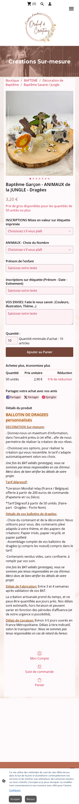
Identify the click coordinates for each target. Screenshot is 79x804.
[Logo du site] (39, 27)
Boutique (12, 80)
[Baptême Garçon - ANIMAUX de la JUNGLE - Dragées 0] (39, 133)
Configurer (15, 790)
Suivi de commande (39, 672)
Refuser (31, 799)
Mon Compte (39, 658)
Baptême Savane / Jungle (41, 85)
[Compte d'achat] (50, 4)
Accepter (15, 799)
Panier (39, 685)
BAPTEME (31, 80)
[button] (42, 4)
